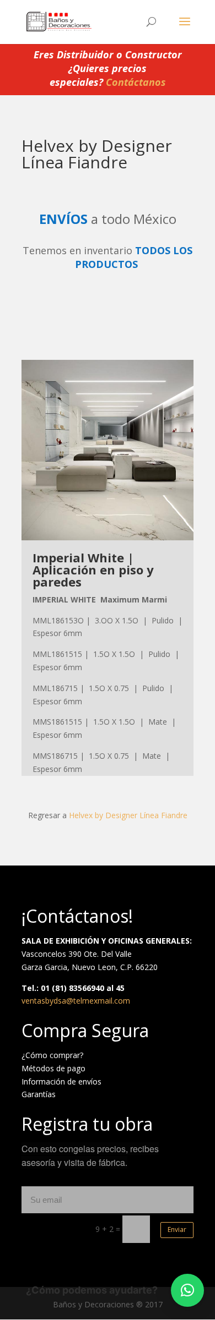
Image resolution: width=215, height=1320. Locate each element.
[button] (187, 1290)
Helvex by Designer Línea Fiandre (128, 815)
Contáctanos (136, 82)
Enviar (177, 1229)
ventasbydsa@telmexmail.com (76, 1000)
